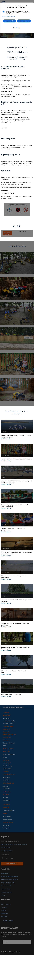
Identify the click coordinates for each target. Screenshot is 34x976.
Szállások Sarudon (8, 822)
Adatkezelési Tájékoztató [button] (9, 16)
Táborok (5, 813)
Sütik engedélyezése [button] (24, 21)
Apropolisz (4, 916)
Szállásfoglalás (12, 863)
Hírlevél (3, 895)
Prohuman (4, 907)
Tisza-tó (3, 910)
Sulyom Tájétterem (6, 904)
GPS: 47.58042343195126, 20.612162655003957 (14, 844)
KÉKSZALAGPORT (8, 921)
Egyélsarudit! (4, 913)
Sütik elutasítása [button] (9, 21)
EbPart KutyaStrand (8, 783)
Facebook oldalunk (6, 886)
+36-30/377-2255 (5, 847)
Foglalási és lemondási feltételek (9, 876)
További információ (6, 438)
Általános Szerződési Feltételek (9, 879)
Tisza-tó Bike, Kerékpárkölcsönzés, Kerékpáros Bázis (9, 721)
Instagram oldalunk (6, 889)
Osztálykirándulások (8, 810)
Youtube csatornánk (6, 892)
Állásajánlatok (5, 873)
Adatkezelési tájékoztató (7, 882)
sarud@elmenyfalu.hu (7, 850)
